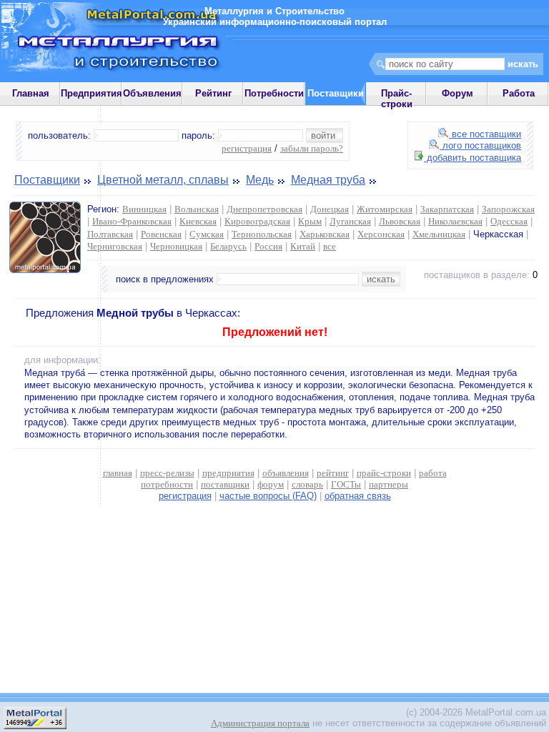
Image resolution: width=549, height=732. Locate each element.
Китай (302, 246)
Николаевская (455, 221)
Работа (519, 93)
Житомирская (384, 209)
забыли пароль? (311, 148)
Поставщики (47, 180)
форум (270, 484)
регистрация (247, 148)
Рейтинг (213, 93)
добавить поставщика (472, 157)
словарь (307, 484)
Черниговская (114, 246)
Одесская (509, 221)
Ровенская (161, 234)
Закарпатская (447, 209)
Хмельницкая (438, 234)
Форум (457, 93)
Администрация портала (260, 723)
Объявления (152, 93)
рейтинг (333, 473)
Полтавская (110, 234)
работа (433, 473)
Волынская (196, 209)
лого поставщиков (480, 145)
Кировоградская (257, 221)
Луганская (350, 221)
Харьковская (325, 234)
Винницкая (144, 209)
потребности (167, 484)
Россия (268, 246)
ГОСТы (346, 484)
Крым (310, 221)
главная (117, 473)
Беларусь (228, 246)
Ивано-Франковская (132, 221)
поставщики (225, 484)
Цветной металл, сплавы (163, 180)
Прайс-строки (396, 98)
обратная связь (358, 495)
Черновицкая (176, 246)
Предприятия (91, 93)
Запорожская (508, 209)
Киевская (198, 221)
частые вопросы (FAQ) (268, 495)
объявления (285, 473)
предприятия (228, 473)
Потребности (274, 93)
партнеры (388, 484)
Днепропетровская (264, 209)
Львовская (399, 221)
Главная (30, 93)
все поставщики (485, 134)
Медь (260, 180)
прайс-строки (384, 473)
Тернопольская (262, 234)
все (329, 246)
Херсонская (381, 234)
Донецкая (329, 209)
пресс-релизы (167, 473)
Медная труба (328, 180)
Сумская (206, 234)
